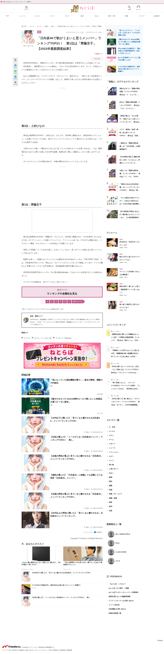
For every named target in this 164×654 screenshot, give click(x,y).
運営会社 (56, 650)
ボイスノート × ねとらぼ (43, 338)
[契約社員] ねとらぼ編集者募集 (119, 596)
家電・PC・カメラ (115, 494)
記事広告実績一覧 (114, 613)
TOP (7, 16)
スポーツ (112, 444)
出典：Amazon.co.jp (28, 45)
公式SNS (14, 650)
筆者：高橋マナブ (36, 316)
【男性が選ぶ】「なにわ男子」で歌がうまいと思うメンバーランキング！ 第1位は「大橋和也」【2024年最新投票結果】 (129, 122)
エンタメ (37, 16)
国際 (110, 485)
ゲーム (111, 439)
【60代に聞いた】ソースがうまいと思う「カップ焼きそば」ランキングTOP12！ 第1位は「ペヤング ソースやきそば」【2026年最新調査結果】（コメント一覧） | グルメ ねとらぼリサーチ (126, 373)
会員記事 (156, 16)
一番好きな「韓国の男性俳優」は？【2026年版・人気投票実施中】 (129, 146)
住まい (97, 16)
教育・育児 (111, 16)
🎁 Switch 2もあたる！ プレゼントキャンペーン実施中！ (16, 1)
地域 (82, 16)
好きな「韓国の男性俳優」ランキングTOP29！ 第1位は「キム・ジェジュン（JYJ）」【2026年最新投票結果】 (129, 108)
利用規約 (160, 640)
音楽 (39, 32)
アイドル (27, 338)
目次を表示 (97, 59)
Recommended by (89, 532)
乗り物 (111, 465)
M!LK (118, 543)
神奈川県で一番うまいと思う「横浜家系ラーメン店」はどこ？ (129, 289)
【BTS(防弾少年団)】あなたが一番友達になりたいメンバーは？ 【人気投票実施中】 (129, 214)
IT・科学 (112, 427)
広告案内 (21, 650)
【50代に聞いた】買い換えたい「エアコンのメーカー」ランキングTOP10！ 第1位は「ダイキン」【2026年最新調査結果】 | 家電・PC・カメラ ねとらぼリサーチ (125, 405)
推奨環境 (69, 650)
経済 (110, 506)
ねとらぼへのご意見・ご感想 (118, 588)
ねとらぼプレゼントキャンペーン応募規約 (122, 592)
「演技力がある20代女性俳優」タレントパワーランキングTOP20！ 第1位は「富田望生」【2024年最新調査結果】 (129, 190)
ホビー (111, 456)
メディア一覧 (6, 650)
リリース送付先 (113, 605)
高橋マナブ (99, 54)
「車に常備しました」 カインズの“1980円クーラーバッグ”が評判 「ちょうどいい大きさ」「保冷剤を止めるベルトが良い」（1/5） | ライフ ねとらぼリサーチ (125, 389)
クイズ (52, 16)
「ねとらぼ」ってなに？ (116, 584)
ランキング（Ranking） (64, 338)
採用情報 (63, 650)
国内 (110, 481)
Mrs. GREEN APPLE (123, 534)
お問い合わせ (29, 650)
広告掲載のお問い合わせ (116, 609)
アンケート (112, 233)
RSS (50, 650)
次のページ (77, 301)
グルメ (67, 16)
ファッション (113, 452)
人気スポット (113, 469)
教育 (110, 502)
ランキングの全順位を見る (62, 293)
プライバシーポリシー (41, 650)
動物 (126, 16)
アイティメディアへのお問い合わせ (120, 601)
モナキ (118, 561)
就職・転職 (113, 498)
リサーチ (142, 16)
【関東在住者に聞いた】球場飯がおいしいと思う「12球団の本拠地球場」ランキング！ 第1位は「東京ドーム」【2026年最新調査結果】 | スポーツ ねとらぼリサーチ (125, 340)
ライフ (111, 460)
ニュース (22, 16)
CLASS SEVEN (121, 552)
